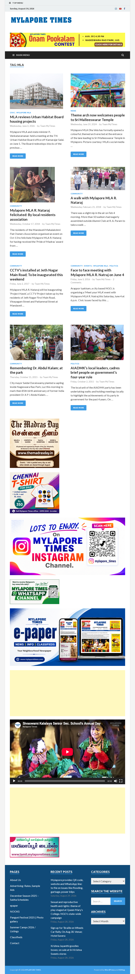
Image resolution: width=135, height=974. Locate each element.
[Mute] (115, 781)
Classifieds (16, 937)
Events (88, 266)
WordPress (110, 970)
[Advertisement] (67, 693)
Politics (113, 266)
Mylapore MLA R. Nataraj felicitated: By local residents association (32, 214)
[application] (67, 751)
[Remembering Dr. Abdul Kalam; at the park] (37, 344)
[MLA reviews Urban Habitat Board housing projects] (37, 92)
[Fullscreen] (120, 781)
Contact (14, 943)
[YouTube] (120, 8)
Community (16, 206)
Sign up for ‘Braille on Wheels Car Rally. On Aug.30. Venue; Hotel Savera (67, 931)
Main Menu (23, 55)
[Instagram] (116, 8)
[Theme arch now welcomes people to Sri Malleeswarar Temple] (98, 91)
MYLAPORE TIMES (33, 970)
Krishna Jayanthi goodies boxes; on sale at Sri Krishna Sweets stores (66, 949)
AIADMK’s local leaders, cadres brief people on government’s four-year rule (95, 372)
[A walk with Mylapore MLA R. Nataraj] (98, 180)
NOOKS (15, 911)
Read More (17, 156)
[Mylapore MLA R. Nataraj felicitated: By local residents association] (37, 186)
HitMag (122, 970)
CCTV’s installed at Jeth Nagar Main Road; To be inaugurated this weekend (36, 274)
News (73, 111)
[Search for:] (108, 901)
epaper (14, 905)
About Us (15, 879)
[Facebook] (124, 8)
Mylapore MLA (23, 113)
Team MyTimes (47, 126)
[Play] (14, 781)
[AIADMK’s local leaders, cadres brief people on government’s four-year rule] (98, 344)
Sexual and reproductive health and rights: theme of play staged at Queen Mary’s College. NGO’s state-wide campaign (67, 909)
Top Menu (17, 3)
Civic (12, 113)
